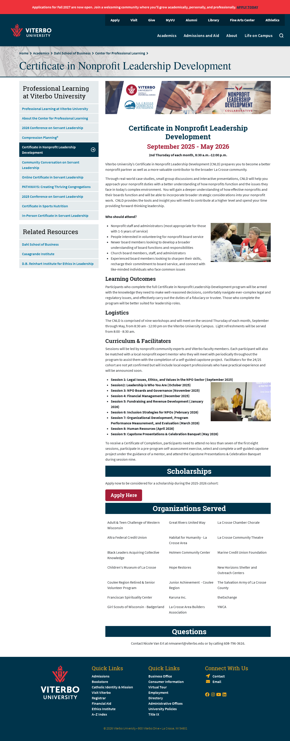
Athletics (272, 20)
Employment (158, 692)
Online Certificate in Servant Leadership (52, 177)
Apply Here (124, 495)
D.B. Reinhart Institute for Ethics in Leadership (58, 263)
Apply (115, 20)
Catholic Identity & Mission (112, 687)
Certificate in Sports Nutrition (45, 206)
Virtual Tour (157, 687)
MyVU (170, 20)
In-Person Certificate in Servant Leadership (55, 215)
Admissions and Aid (201, 35)
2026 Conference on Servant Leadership (52, 127)
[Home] (32, 30)
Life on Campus (259, 35)
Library (213, 20)
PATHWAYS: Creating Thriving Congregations (56, 186)
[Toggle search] (281, 36)
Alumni (191, 20)
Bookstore (100, 681)
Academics (166, 35)
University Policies (162, 709)
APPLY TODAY (247, 7)
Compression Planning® (40, 137)
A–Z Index (99, 714)
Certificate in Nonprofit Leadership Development (49, 150)
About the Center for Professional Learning (55, 118)
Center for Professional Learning (120, 53)
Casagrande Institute (38, 254)
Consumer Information (166, 681)
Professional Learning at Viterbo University (55, 108)
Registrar (99, 698)
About (231, 35)
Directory (156, 698)
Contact (219, 676)
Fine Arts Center (242, 20)
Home (24, 53)
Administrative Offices (165, 703)
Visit (133, 20)
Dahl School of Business (72, 53)
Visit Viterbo (101, 692)
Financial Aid (101, 703)
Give (151, 20)
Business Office (160, 676)
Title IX (153, 714)
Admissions (100, 676)
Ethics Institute (104, 709)
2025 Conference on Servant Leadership (52, 196)
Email (217, 681)
